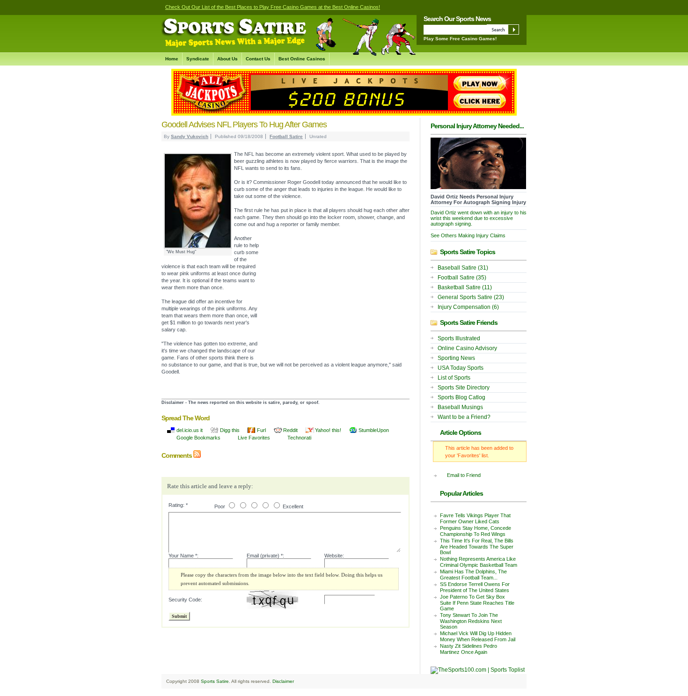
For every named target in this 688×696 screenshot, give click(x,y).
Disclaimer (283, 681)
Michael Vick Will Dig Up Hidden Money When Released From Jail (477, 636)
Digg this (230, 430)
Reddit (290, 430)
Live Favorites (254, 437)
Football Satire (286, 136)
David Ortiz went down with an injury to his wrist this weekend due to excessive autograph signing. (479, 218)
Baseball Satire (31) (463, 267)
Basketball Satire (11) (465, 287)
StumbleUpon (374, 430)
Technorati (299, 437)
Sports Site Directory (464, 387)
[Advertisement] (334, 298)
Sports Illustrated (459, 338)
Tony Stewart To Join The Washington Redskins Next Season (471, 621)
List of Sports (454, 377)
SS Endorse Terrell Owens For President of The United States (475, 587)
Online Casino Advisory (467, 348)
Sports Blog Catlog (461, 397)
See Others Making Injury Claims (468, 235)
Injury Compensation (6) (468, 307)
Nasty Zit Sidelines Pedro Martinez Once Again (468, 649)
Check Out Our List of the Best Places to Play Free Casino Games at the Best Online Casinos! (272, 7)
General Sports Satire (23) (471, 297)
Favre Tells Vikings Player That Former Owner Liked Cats (475, 518)
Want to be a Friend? (464, 417)
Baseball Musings (460, 407)
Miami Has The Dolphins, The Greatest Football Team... (473, 574)
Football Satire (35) (462, 277)
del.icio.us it (189, 430)
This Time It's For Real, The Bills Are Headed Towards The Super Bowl (476, 546)
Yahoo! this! (328, 430)
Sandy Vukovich (189, 136)
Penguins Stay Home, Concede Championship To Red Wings (475, 531)
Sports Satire (215, 681)
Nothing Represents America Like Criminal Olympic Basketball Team (478, 562)
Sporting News (456, 358)
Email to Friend (464, 475)
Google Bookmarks (198, 437)
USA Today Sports (460, 368)
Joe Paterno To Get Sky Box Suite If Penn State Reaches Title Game (477, 602)
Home (171, 58)
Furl (261, 430)
